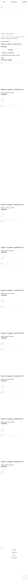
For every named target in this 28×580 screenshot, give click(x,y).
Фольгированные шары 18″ (7, 513)
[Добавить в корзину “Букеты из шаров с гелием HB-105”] (2, 343)
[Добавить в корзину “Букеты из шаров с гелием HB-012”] (2, 215)
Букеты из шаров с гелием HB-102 (12, 247)
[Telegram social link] (11, 58)
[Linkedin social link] (9, 58)
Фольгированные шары (6, 510)
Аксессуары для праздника (7, 515)
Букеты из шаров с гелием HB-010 (12, 89)
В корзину (10, 49)
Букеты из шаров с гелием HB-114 (12, 462)
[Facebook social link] (5, 58)
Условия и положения (6, 521)
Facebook (3, 534)
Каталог (8, 36)
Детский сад (4, 505)
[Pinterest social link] (8, 58)
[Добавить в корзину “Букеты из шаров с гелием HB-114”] (2, 472)
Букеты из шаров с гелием (17, 36)
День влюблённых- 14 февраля (8, 508)
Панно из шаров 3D (5, 503)
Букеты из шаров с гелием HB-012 (12, 204)
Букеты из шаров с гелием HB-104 (12, 290)
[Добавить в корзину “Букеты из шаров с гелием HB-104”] (2, 301)
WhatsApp (3, 541)
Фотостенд (3, 495)
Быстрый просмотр (2, 103)
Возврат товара (5, 528)
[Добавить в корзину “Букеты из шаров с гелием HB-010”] (2, 100)
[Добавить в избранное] (2, 97)
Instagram (3, 536)
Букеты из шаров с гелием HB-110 (12, 376)
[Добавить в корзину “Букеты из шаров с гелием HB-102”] (2, 258)
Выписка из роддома (6, 490)
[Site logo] (14, 1)
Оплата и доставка (5, 526)
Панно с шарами (5, 492)
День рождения (4, 487)
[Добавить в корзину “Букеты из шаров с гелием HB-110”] (2, 386)
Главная (3, 36)
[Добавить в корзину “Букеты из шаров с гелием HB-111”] (2, 429)
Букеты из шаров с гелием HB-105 (12, 333)
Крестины (3, 497)
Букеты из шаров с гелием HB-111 (12, 419)
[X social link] (6, 58)
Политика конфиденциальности (8, 523)
